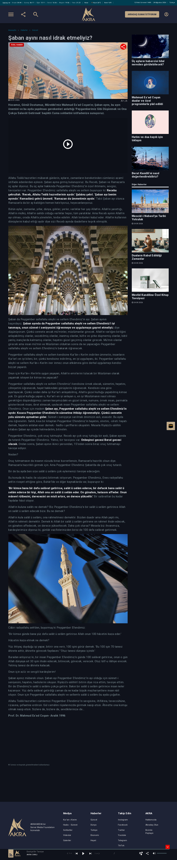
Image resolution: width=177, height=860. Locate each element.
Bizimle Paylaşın (149, 831)
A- (126, 100)
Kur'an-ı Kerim (70, 819)
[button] (10, 853)
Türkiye (94, 830)
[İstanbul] (6, 3)
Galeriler (67, 840)
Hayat (93, 840)
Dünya (94, 825)
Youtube (122, 835)
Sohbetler (68, 830)
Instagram (123, 819)
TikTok (121, 845)
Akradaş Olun (151, 825)
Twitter (121, 830)
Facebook (122, 825)
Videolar (67, 835)
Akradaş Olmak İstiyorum (142, 14)
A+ (122, 100)
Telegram (122, 840)
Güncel (94, 819)
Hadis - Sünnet (70, 825)
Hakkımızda (151, 819)
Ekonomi (95, 835)
